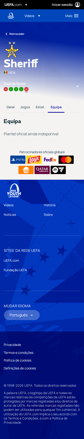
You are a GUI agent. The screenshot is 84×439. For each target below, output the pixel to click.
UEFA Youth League (11, 16)
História (50, 205)
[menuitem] (40, 15)
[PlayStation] (17, 159)
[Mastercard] (66, 159)
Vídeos (9, 205)
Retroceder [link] (16, 34)
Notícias (10, 214)
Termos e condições (18, 352)
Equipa (56, 107)
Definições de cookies (20, 368)
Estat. (40, 107)
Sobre (48, 214)
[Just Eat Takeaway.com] (26, 170)
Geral (11, 107)
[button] (32, 15)
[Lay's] (34, 159)
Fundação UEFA (15, 270)
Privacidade (12, 344)
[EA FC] (58, 170)
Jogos (25, 107)
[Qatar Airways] (42, 170)
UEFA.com (11, 260)
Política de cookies (17, 360)
